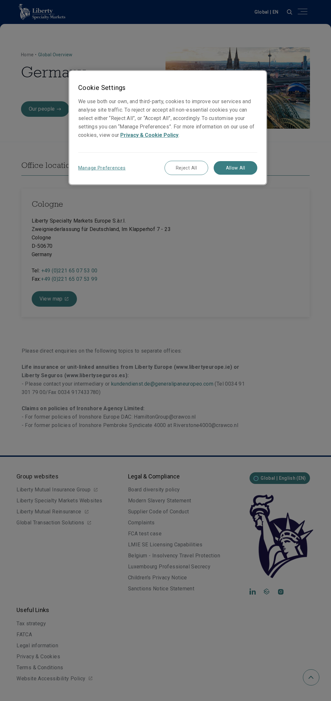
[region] (168, 127)
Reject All (186, 167)
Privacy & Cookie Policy (149, 135)
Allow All (235, 167)
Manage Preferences (102, 167)
